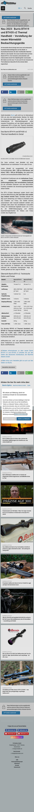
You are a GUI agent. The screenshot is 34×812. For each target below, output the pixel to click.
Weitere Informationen (20, 414)
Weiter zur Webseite (24, 419)
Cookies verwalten (9, 419)
